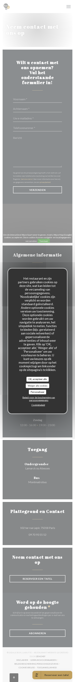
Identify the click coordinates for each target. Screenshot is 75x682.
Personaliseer (37, 392)
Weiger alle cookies (37, 385)
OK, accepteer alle (37, 379)
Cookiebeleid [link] (38, 404)
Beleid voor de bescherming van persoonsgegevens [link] (38, 399)
